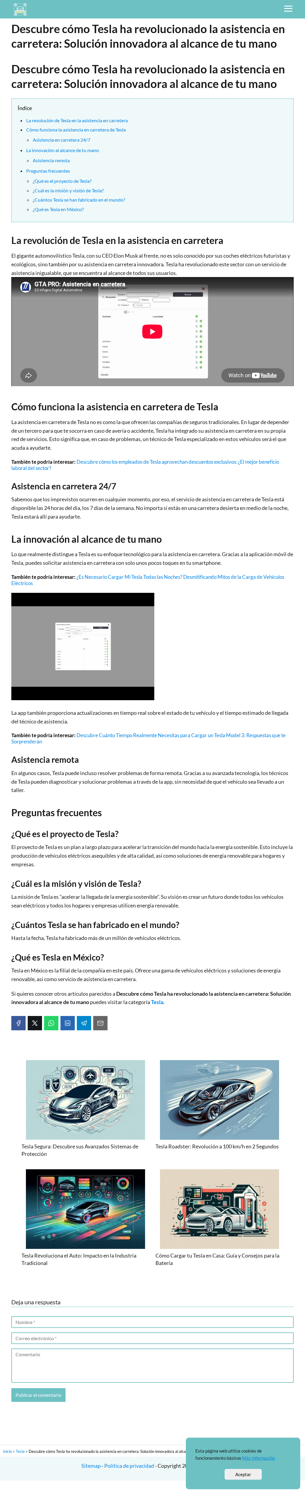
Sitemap (91, 1465)
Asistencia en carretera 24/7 (61, 140)
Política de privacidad (129, 1465)
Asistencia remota (51, 160)
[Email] (100, 1023)
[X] (35, 1023)
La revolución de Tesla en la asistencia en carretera (77, 120)
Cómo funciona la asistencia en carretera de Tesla (76, 129)
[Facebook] (18, 1023)
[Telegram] (84, 1023)
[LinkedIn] (67, 1023)
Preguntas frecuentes (48, 171)
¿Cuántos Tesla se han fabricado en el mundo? (79, 199)
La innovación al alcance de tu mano (62, 150)
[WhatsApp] (51, 1023)
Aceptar (243, 1474)
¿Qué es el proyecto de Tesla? (62, 181)
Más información (258, 1458)
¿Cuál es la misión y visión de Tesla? (68, 190)
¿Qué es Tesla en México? (58, 209)
